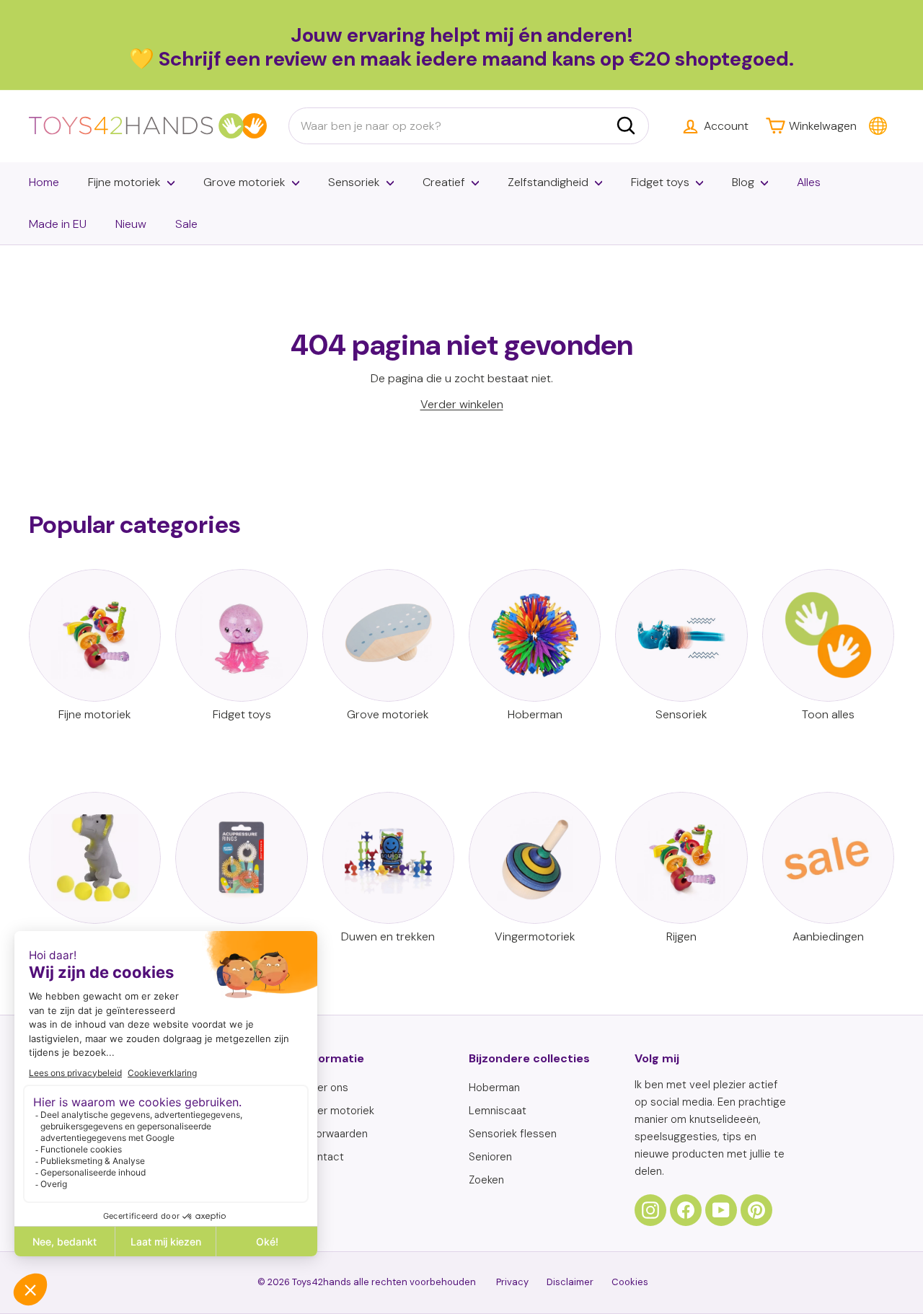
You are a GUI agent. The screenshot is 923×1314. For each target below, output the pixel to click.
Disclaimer (570, 1282)
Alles (809, 182)
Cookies (629, 1282)
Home (44, 182)
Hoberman (494, 1087)
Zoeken (486, 1180)
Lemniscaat (497, 1110)
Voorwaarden (335, 1133)
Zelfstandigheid (548, 182)
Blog (743, 182)
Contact (323, 1157)
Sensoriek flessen (513, 1133)
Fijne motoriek (124, 182)
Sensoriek (354, 182)
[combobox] (468, 126)
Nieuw (130, 224)
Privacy (512, 1282)
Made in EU (58, 224)
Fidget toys (660, 182)
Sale (186, 224)
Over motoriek (338, 1110)
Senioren (490, 1157)
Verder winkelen (461, 404)
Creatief (444, 182)
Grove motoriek (244, 182)
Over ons (325, 1087)
